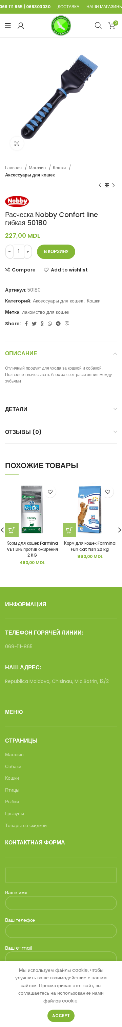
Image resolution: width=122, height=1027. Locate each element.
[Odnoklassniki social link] (42, 323)
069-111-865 (19, 646)
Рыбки (12, 801)
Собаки (13, 766)
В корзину (56, 251)
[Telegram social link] (58, 323)
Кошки (60, 168)
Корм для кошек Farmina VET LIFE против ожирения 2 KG (32, 549)
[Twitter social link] (34, 323)
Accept (61, 1015)
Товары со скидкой (26, 825)
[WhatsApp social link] (50, 323)
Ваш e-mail (18, 948)
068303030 (38, 7)
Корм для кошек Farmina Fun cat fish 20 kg (90, 546)
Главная (14, 168)
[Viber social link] (67, 323)
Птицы (12, 790)
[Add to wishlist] (50, 492)
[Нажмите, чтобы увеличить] (17, 143)
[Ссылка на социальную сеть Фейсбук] (26, 323)
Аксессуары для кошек (30, 175)
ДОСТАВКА (68, 7)
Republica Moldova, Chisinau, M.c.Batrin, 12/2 (57, 681)
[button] (69, 530)
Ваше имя (16, 892)
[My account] (20, 25)
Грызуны (14, 813)
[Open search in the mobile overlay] (98, 25)
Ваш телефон (20, 920)
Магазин (38, 168)
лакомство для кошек (45, 312)
